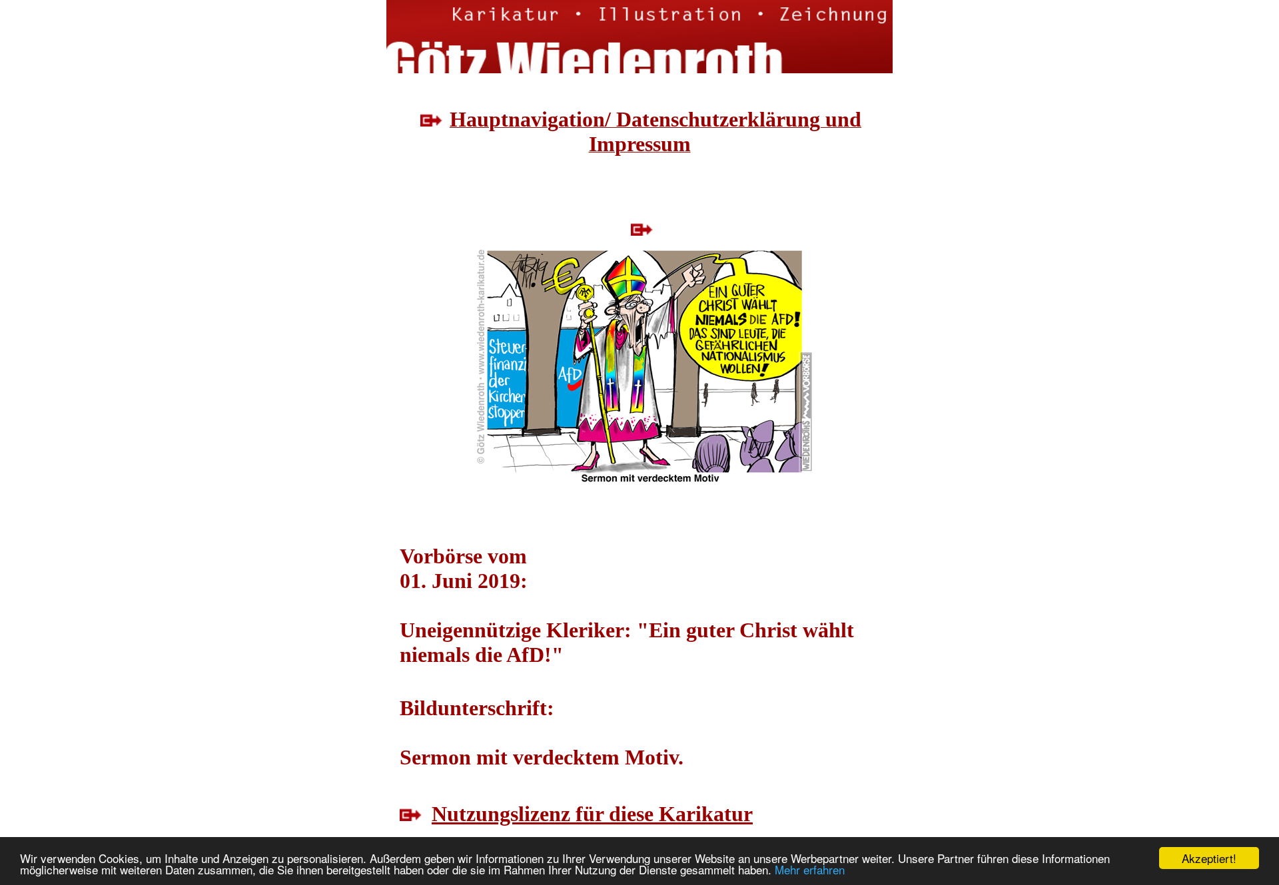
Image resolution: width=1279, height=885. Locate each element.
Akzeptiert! (1209, 858)
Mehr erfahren (810, 869)
